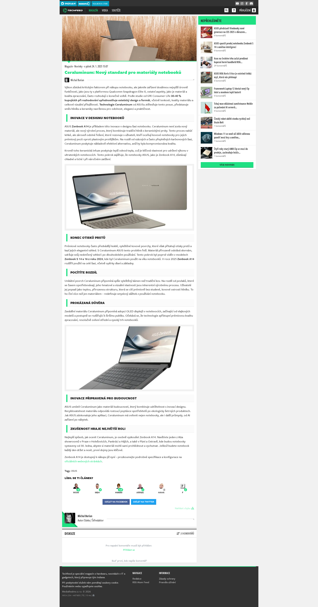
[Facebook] (246, 3)
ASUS (74, 471)
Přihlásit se (129, 550)
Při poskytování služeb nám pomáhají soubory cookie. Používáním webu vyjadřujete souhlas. (90, 584)
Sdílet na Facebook (116, 501)
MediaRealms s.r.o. (72, 591)
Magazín (93, 10)
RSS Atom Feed (140, 582)
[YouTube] (237, 3)
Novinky (78, 66)
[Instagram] (242, 3)
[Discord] (251, 3)
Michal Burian (77, 80)
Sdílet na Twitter (143, 501)
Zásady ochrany (167, 578)
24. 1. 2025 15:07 (96, 66)
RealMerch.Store (100, 3)
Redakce (136, 578)
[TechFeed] (72, 10)
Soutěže (116, 10)
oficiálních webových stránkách (83, 461)
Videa (105, 10)
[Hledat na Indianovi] (226, 10)
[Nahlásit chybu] (93, 595)
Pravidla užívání (167, 582)
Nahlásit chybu (183, 508)
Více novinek (227, 164)
